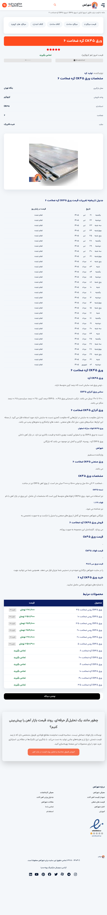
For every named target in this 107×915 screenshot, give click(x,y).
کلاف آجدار (38, 24)
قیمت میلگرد (90, 24)
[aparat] (63, 874)
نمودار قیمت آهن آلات (96, 797)
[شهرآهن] (94, 5)
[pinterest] (44, 874)
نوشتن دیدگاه (49, 696)
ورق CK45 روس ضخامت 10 (89, 616)
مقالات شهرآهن (47, 802)
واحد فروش (98, 97)
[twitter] (57, 874)
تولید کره (88, 73)
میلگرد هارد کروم (19, 24)
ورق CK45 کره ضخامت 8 (91, 651)
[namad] (97, 827)
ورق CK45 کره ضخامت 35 (90, 685)
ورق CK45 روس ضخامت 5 (90, 644)
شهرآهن (86, 5)
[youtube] (37, 874)
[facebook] (50, 874)
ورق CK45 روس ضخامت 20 (89, 630)
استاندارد (99, 106)
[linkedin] (31, 874)
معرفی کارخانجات (47, 792)
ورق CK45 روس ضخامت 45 (89, 610)
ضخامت (100, 115)
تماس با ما (49, 806)
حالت (101, 124)
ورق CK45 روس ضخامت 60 (89, 637)
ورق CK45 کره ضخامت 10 (90, 671)
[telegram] (69, 874)
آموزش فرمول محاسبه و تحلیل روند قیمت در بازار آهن (53, 752)
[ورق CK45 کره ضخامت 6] (53, 161)
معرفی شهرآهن (99, 792)
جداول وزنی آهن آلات (45, 797)
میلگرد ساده (73, 24)
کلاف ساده (55, 24)
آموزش (102, 811)
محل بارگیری (98, 88)
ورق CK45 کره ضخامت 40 (90, 678)
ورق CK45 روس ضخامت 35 (89, 623)
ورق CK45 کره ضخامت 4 (91, 664)
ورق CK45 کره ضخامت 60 (90, 657)
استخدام (50, 811)
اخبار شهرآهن (99, 806)
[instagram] (76, 874)
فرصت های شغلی (98, 802)
